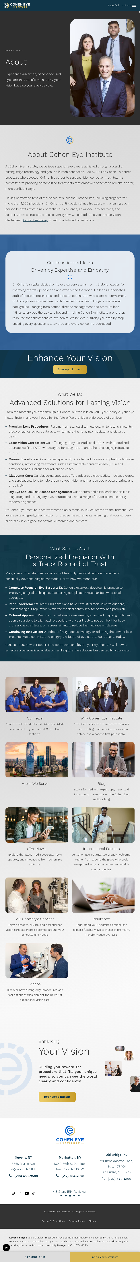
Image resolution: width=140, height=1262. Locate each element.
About (19, 51)
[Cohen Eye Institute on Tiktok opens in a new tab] (33, 1193)
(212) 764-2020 (79, 1245)
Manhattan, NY (70, 1157)
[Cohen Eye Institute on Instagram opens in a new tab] (13, 1193)
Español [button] (113, 5)
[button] (6, 1247)
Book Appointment (70, 369)
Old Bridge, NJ (117, 1154)
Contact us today (35, 220)
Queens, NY (23, 1157)
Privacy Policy (77, 1221)
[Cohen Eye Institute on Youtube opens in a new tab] (26, 1193)
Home (8, 51)
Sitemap (93, 1221)
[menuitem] (13, 1193)
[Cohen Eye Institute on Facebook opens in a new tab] (20, 1193)
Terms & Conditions (53, 1221)
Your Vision (64, 1047)
